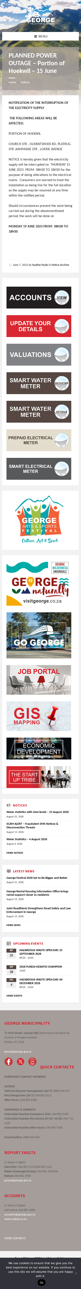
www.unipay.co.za (15, 1219)
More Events (14, 996)
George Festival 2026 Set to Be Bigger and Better (36, 878)
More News (13, 925)
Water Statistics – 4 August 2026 (26, 839)
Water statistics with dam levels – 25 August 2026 (37, 812)
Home (12, 82)
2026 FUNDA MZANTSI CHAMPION (40, 966)
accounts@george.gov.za (19, 1214)
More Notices (14, 853)
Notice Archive (60, 265)
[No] (75, 1273)
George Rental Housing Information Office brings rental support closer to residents (37, 893)
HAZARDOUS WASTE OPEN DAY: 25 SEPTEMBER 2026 (40, 952)
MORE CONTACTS (14, 1238)
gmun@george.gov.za (17, 1051)
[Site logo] (40, 23)
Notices (25, 82)
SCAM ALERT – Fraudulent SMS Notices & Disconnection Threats (32, 825)
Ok (42, 1282)
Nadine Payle (40, 265)
